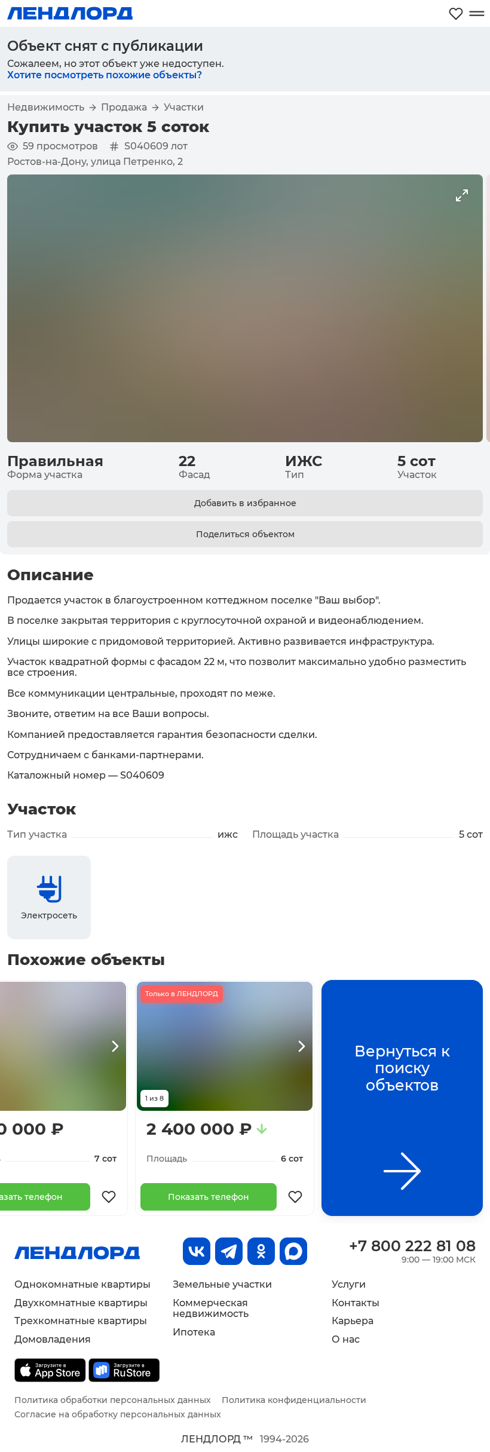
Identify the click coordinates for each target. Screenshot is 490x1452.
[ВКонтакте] (196, 1251)
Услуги (349, 1284)
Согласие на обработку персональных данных (117, 1414)
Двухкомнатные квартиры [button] (81, 1303)
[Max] (293, 1251)
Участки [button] (184, 107)
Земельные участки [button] (222, 1284)
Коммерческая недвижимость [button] (211, 1308)
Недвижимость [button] (45, 107)
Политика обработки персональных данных (112, 1400)
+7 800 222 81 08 (412, 1246)
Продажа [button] (124, 107)
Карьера (352, 1321)
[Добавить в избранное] (108, 1197)
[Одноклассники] (261, 1251)
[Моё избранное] (456, 13)
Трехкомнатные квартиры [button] (80, 1321)
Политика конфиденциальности (294, 1400)
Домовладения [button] (52, 1339)
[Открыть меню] (476, 13)
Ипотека (194, 1332)
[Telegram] (229, 1251)
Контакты (355, 1303)
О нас (346, 1339)
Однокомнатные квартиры (82, 1284)
